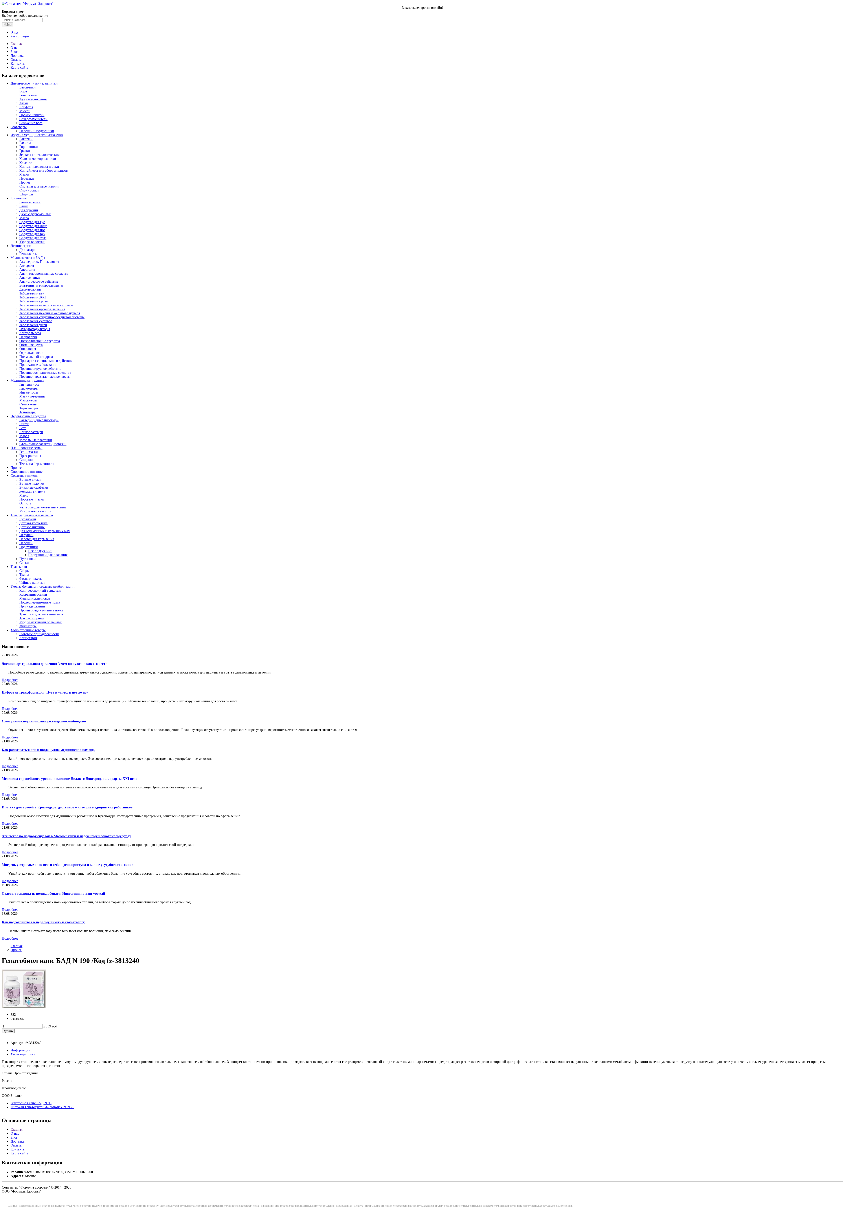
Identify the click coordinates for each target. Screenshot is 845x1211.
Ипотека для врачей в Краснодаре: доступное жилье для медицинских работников (67, 807)
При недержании (32, 606)
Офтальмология (31, 353)
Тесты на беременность (36, 464)
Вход (14, 32)
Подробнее (10, 680)
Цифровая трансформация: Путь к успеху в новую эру (45, 692)
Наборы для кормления (36, 539)
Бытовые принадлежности (39, 634)
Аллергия (26, 265)
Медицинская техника (27, 380)
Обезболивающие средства (39, 341)
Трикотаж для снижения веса (41, 614)
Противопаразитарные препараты (44, 376)
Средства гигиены (24, 475)
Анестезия (27, 269)
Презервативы (30, 456)
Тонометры (27, 412)
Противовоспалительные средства (45, 372)
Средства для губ (32, 222)
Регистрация (20, 36)
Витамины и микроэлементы (41, 285)
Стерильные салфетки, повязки (42, 444)
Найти (7, 24)
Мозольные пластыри (35, 440)
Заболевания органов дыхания (42, 309)
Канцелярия (28, 638)
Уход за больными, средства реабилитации (43, 586)
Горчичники (28, 147)
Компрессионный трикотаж (40, 590)
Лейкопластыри (31, 432)
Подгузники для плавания (48, 555)
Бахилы (25, 143)
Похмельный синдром (36, 357)
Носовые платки (31, 499)
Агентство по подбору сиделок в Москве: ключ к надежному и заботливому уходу (66, 836)
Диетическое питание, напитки (34, 83)
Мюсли (24, 111)
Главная (16, 44)
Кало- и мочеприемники (37, 158)
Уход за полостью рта (35, 511)
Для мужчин (28, 210)
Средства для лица (33, 226)
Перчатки (26, 178)
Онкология (27, 349)
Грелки (24, 151)
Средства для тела (32, 238)
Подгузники (28, 547)
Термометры (28, 408)
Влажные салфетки (33, 487)
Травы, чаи (19, 567)
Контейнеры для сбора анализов (43, 170)
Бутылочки (27, 519)
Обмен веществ (31, 345)
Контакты (18, 63)
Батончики (27, 87)
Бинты (24, 424)
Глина (23, 206)
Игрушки (26, 535)
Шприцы (26, 194)
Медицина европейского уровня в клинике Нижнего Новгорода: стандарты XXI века (69, 778)
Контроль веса (30, 333)
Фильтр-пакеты (30, 578)
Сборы (24, 570)
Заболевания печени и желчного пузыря (49, 313)
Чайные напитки (32, 582)
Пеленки (26, 543)
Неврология (28, 337)
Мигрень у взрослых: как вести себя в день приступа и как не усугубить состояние (67, 865)
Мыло (23, 495)
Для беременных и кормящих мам (44, 531)
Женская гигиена (32, 491)
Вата (22, 428)
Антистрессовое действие (38, 281)
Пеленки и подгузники (36, 131)
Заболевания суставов (35, 321)
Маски (24, 174)
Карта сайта (19, 67)
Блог (14, 51)
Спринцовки (29, 190)
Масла (24, 218)
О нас (15, 48)
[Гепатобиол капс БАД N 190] (24, 1007)
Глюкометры (28, 388)
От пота (25, 503)
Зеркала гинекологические (39, 154)
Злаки (23, 103)
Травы (24, 574)
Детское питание (32, 527)
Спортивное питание (26, 471)
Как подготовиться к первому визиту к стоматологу (43, 922)
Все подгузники (40, 551)
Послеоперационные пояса (39, 602)
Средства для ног (32, 230)
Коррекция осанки (33, 594)
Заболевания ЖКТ (33, 297)
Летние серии (21, 246)
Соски (24, 563)
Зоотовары (19, 127)
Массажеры (28, 400)
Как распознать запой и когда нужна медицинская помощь (48, 750)
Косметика (19, 198)
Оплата (16, 59)
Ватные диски (30, 479)
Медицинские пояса (34, 598)
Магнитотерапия (32, 396)
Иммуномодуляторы (34, 329)
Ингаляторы (28, 392)
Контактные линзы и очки (39, 166)
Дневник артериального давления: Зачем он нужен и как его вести (54, 664)
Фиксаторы (28, 626)
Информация (20, 1050)
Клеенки (25, 162)
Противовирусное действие (40, 368)
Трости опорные (31, 618)
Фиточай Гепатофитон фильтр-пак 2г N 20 (42, 1107)
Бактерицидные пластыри (39, 420)
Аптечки (26, 139)
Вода (23, 91)
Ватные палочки (31, 483)
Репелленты (28, 254)
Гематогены (28, 95)
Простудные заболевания (38, 364)
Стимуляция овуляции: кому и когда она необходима (44, 721)
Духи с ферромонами (35, 214)
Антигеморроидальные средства (43, 273)
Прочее (24, 182)
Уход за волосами (32, 242)
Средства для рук (32, 234)
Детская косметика (33, 523)
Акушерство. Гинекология (39, 261)
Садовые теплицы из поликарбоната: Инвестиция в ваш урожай (53, 893)
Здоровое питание (33, 99)
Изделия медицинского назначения (37, 135)
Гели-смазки (28, 452)
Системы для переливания (39, 186)
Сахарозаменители (33, 119)
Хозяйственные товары (28, 630)
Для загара (27, 250)
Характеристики (23, 1054)
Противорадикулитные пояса (41, 610)
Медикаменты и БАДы (28, 258)
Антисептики (29, 277)
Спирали (26, 460)
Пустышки (27, 559)
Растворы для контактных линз (42, 507)
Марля (24, 436)
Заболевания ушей (33, 325)
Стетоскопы (28, 404)
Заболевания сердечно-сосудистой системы (51, 317)
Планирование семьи (26, 448)
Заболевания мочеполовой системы (46, 305)
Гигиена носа (29, 384)
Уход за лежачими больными (40, 622)
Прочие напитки (31, 115)
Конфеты (26, 107)
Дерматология (30, 289)
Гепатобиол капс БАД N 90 (31, 1103)
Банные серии (29, 202)
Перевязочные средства (28, 416)
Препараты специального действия (45, 361)
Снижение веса (30, 123)
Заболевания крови (33, 301)
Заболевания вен (31, 293)
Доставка (17, 55)
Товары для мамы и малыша (32, 515)
